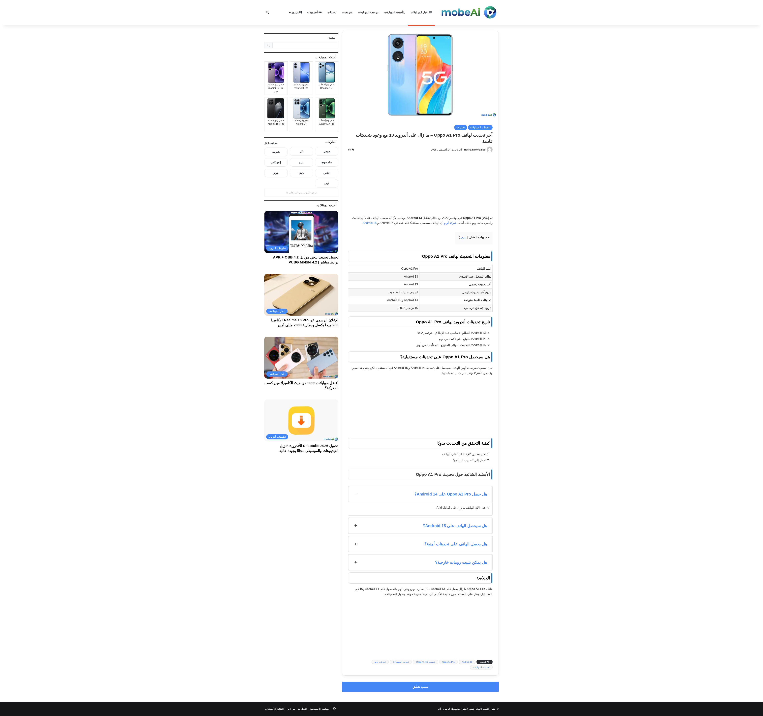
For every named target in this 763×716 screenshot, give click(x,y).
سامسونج (326, 162)
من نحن (291, 708)
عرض (463, 237)
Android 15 (370, 222)
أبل (301, 151)
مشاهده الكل (270, 143)
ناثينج (301, 172)
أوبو (301, 162)
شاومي (276, 151)
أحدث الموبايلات (394, 12)
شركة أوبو (450, 222)
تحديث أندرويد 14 (401, 662)
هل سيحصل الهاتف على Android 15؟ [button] (455, 526)
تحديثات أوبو (380, 662)
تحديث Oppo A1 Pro (425, 662)
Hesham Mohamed (474, 149)
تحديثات (331, 12)
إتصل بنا (302, 708)
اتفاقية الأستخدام (274, 708)
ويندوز (295, 12)
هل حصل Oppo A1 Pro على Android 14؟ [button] (450, 494)
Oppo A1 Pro (448, 662)
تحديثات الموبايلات (480, 127)
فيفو (326, 183)
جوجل (326, 151)
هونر (275, 172)
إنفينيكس (276, 162)
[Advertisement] (420, 186)
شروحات (347, 12)
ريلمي (326, 172)
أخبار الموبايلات (420, 12)
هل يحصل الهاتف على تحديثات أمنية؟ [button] (456, 544)
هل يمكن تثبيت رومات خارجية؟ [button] (461, 562)
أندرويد (314, 12)
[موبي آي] (469, 12)
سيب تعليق (420, 687)
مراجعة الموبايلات (368, 12)
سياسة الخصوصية (319, 708)
